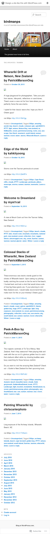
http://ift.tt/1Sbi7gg (19, 118)
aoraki (6, 126)
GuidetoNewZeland (20, 384)
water (18, 135)
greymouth (8, 384)
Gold (36, 382)
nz (39, 128)
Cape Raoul (39, 179)
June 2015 (8, 488)
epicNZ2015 (40, 126)
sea (39, 131)
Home (6, 49)
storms (15, 184)
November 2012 (10, 499)
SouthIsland (8, 391)
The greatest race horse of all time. (16, 54)
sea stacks (35, 313)
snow (29, 238)
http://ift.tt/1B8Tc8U (19, 374)
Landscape (23, 182)
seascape (7, 184)
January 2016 (9, 468)
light (10, 128)
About (15, 49)
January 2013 (9, 494)
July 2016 (8, 457)
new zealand (33, 128)
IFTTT (6, 128)
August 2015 (9, 482)
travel (12, 135)
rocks (35, 131)
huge (15, 308)
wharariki (38, 316)
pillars (39, 182)
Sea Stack (13, 133)
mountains (34, 233)
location (20, 386)
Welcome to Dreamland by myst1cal (19, 200)
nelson (15, 128)
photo (26, 389)
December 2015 (10, 471)
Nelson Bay (23, 128)
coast (17, 306)
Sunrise (35, 238)
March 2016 (8, 465)
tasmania (34, 184)
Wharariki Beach (32, 135)
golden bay (8, 308)
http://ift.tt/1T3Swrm (19, 433)
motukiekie (28, 386)
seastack (21, 133)
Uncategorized (16, 123)
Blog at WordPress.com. (25, 525)
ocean (15, 131)
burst (25, 382)
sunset (38, 133)
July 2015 (8, 485)
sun (15, 316)
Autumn (7, 382)
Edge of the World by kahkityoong (16, 151)
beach (15, 126)
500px (31, 123)
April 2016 (8, 463)
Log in (6, 515)
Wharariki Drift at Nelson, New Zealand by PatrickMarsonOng (18, 76)
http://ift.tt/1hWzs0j (19, 298)
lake (10, 233)
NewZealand (37, 386)
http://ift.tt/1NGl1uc (19, 226)
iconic (30, 384)
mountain (26, 233)
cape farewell (21, 441)
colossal (27, 126)
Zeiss (6, 445)
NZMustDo (8, 131)
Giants (38, 306)
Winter (30, 241)
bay (10, 126)
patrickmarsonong (25, 131)
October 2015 (9, 477)
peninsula (32, 182)
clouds (21, 126)
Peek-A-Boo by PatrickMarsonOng (16, 331)
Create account (10, 512)
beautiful (19, 382)
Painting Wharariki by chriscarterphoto (18, 407)
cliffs (6, 182)
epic (33, 126)
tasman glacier (16, 241)
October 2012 (9, 502)
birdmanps (12, 21)
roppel (38, 236)
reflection (27, 236)
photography (8, 313)
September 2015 (10, 480)
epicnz (22, 306)
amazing (38, 123)
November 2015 (10, 474)
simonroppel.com (16, 238)
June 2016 (8, 460)
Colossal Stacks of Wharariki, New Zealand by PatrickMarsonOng (20, 256)
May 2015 (7, 491)
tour (35, 391)
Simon (6, 238)
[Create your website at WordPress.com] (25, 3)
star (15, 391)
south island (30, 133)
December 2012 (10, 497)
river (33, 236)
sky (24, 238)
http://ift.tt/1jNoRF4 (19, 174)
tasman (7, 135)
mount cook (17, 233)
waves (23, 135)
